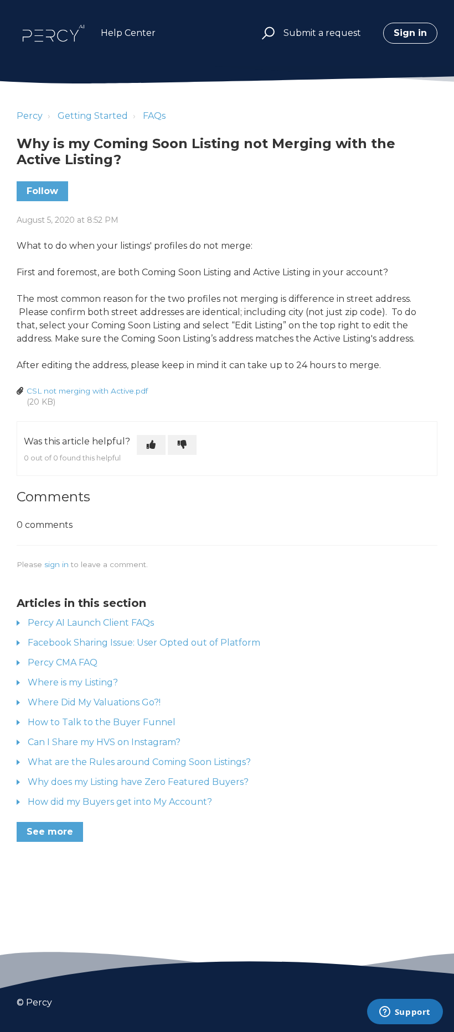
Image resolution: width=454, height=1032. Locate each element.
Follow (42, 191)
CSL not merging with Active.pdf (87, 390)
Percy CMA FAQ (62, 662)
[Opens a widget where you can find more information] (405, 1012)
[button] (267, 33)
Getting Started (93, 116)
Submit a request (322, 33)
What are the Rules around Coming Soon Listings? (139, 762)
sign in (56, 564)
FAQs (154, 116)
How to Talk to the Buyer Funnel (102, 722)
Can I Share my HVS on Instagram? (104, 742)
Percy (30, 116)
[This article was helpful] (151, 445)
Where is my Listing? (73, 682)
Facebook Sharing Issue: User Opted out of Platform (144, 642)
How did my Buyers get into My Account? (120, 802)
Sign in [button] (410, 33)
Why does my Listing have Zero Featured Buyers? (138, 782)
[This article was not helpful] (182, 445)
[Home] (53, 33)
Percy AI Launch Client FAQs (91, 622)
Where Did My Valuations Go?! (94, 702)
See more (50, 831)
